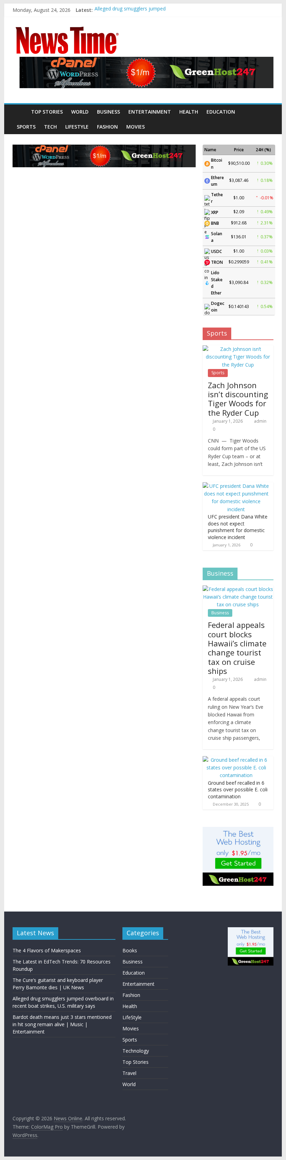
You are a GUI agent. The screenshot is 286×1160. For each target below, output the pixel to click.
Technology (135, 1050)
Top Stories (47, 111)
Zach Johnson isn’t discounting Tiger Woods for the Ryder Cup (238, 399)
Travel (129, 1073)
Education (220, 111)
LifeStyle (77, 126)
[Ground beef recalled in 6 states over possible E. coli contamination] (236, 759)
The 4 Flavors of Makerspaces (47, 950)
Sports (26, 126)
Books (129, 950)
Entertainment (149, 111)
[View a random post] (266, 112)
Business (108, 111)
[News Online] (20, 112)
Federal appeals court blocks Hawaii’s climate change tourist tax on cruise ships (237, 648)
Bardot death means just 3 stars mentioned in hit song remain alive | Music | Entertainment (62, 1024)
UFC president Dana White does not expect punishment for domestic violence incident (238, 526)
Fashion (107, 126)
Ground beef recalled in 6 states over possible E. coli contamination (238, 789)
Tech (50, 126)
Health (188, 111)
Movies (135, 126)
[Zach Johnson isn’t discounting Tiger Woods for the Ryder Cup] (238, 349)
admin (260, 421)
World (80, 111)
